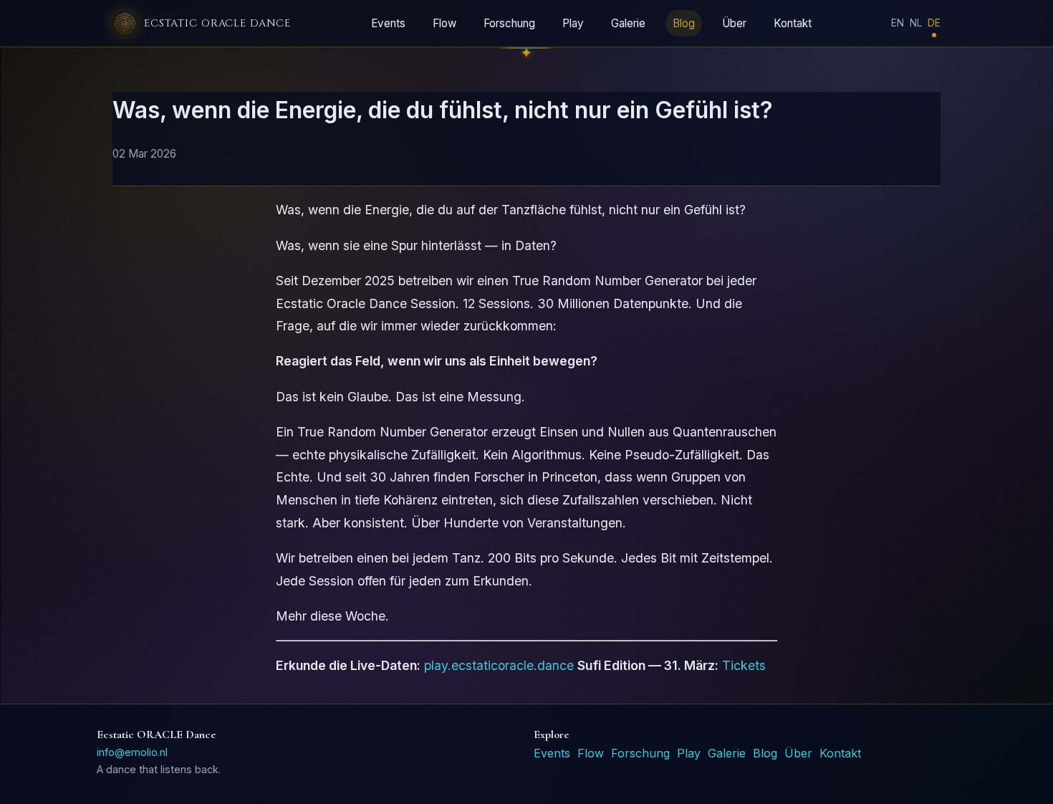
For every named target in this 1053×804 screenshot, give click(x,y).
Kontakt (793, 23)
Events (388, 23)
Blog (684, 23)
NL (916, 23)
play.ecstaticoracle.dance (499, 665)
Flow (444, 23)
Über (734, 23)
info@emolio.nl (132, 752)
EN (897, 23)
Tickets (744, 665)
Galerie (628, 23)
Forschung (509, 23)
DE (934, 23)
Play (573, 23)
